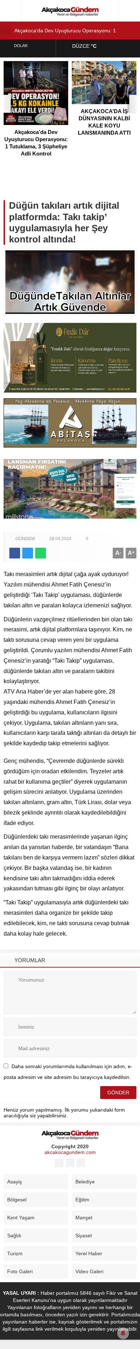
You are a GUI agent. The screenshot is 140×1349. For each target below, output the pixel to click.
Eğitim (82, 1199)
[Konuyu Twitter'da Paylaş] (27, 553)
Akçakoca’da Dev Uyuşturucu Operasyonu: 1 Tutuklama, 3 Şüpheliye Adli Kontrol (36, 143)
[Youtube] (70, 1163)
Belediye (85, 1182)
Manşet (83, 1217)
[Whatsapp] (80, 1163)
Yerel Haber (88, 1253)
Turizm (15, 1253)
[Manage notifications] (123, 1333)
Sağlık (14, 1235)
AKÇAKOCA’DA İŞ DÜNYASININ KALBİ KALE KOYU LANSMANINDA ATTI (104, 122)
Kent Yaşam (20, 1217)
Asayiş (14, 1182)
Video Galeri (89, 1271)
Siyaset (83, 1235)
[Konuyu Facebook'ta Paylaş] (14, 553)
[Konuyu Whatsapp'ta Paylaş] (40, 553)
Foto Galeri (20, 1271)
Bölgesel (17, 1199)
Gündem (25, 538)
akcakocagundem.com (70, 1152)
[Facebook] (59, 1163)
